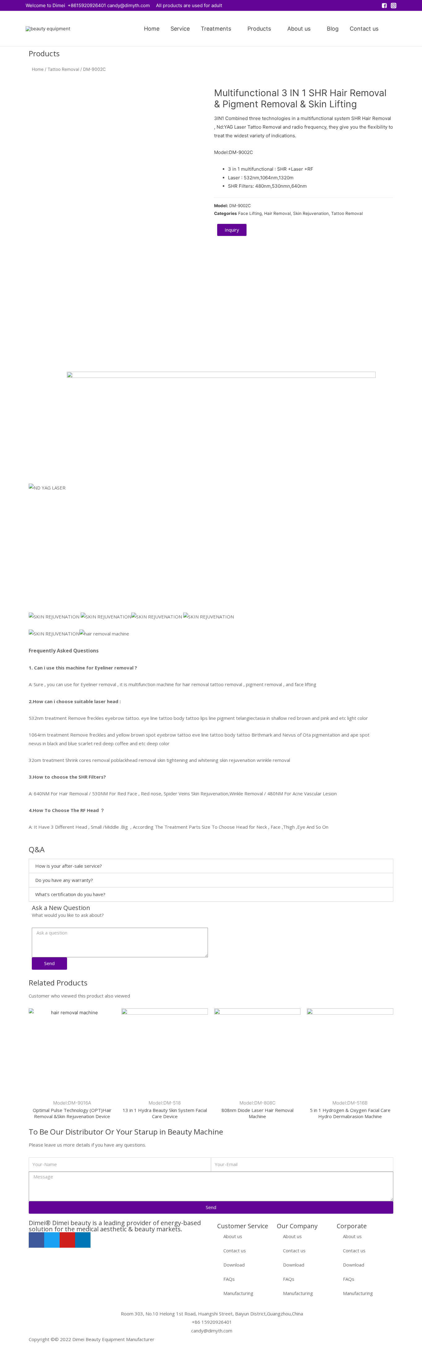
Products (259, 28)
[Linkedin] (83, 1240)
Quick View (72, 1090)
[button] (232, 230)
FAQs (229, 1279)
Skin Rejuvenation (311, 213)
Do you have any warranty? (64, 880)
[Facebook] (36, 1240)
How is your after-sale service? (68, 866)
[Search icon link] (393, 28)
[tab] (211, 866)
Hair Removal (277, 213)
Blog (333, 28)
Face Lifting (250, 213)
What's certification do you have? (70, 894)
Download (234, 1265)
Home (151, 28)
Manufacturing (238, 1293)
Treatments (216, 28)
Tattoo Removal (63, 69)
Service (180, 28)
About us (298, 28)
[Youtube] (67, 1240)
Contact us (364, 28)
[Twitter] (52, 1240)
